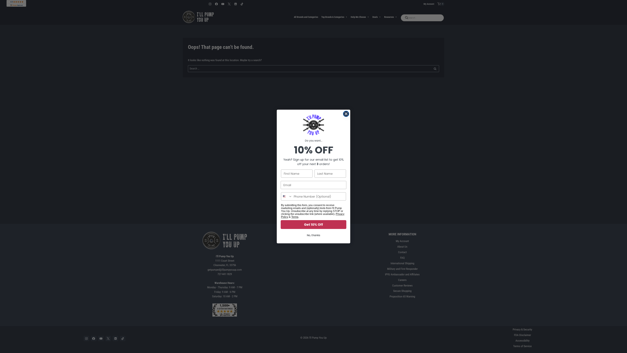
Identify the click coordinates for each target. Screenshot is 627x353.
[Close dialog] (346, 114)
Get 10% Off (313, 224)
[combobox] (286, 196)
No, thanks (313, 235)
